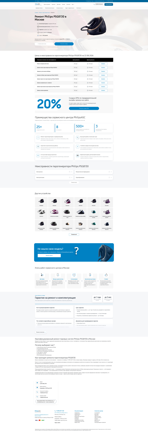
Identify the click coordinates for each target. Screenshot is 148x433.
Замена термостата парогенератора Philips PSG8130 (48, 79)
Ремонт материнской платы (43, 63)
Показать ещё (74, 182)
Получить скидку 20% (84, 108)
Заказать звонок (49, 255)
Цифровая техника (39, 8)
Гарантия (53, 4)
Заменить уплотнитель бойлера (43, 71)
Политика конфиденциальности (41, 414)
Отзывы (63, 4)
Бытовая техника (60, 8)
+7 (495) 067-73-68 (110, 1)
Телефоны (77, 417)
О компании (97, 412)
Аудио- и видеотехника (69, 8)
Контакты (68, 4)
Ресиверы (77, 418)
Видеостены (77, 422)
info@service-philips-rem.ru (61, 412)
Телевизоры (77, 412)
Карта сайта (57, 422)
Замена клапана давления (42, 90)
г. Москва (37, 1)
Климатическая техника (49, 8)
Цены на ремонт (47, 4)
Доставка (58, 4)
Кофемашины (77, 414)
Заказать (103, 63)
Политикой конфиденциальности (53, 46)
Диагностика (97, 420)
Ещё (72, 4)
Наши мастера (98, 416)
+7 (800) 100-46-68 (44, 397)
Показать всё (74, 234)
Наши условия (38, 415)
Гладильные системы (79, 420)
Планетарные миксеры (79, 421)
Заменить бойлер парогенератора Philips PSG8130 (47, 75)
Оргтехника (79, 8)
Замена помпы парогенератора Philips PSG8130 (47, 67)
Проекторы (77, 415)
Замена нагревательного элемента (44, 82)
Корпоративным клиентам (100, 422)
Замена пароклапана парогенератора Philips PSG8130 (48, 86)
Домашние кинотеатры (79, 416)
